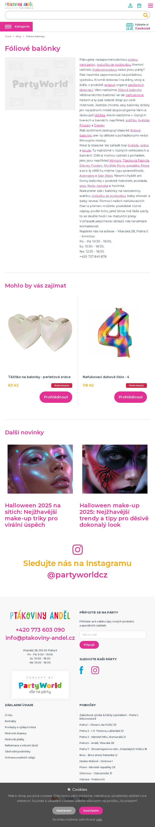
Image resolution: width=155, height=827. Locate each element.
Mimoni (115, 160)
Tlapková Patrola (136, 160)
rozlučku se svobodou (114, 65)
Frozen (85, 125)
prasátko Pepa (137, 165)
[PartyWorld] (19, 5)
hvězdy (133, 145)
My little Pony (114, 165)
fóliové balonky (129, 90)
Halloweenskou (104, 70)
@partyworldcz (77, 575)
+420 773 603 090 (40, 629)
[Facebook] (81, 670)
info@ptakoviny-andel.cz (40, 638)
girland (109, 85)
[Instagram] (95, 670)
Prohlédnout (56, 397)
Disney (99, 125)
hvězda (143, 120)
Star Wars (105, 176)
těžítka (99, 115)
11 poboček (142, 28)
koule (86, 150)
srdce (144, 145)
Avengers (87, 176)
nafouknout (135, 95)
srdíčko (131, 120)
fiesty (91, 186)
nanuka (102, 186)
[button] (130, 5)
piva (83, 186)
